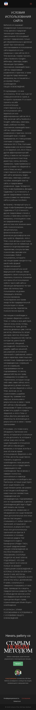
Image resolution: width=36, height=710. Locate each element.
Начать (18, 664)
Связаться (17, 701)
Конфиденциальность (11, 698)
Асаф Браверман (11, 678)
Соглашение (26, 698)
